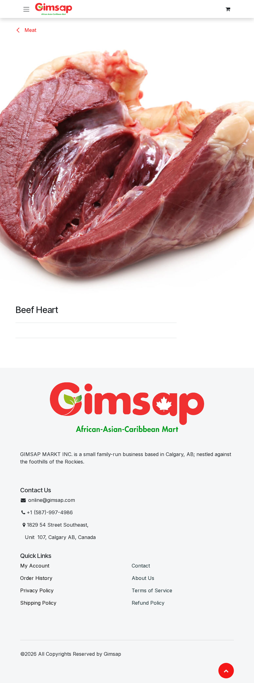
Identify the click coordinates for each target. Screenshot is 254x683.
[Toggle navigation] (26, 8)
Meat (29, 30)
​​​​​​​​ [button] (226, 670)
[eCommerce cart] (227, 9)
